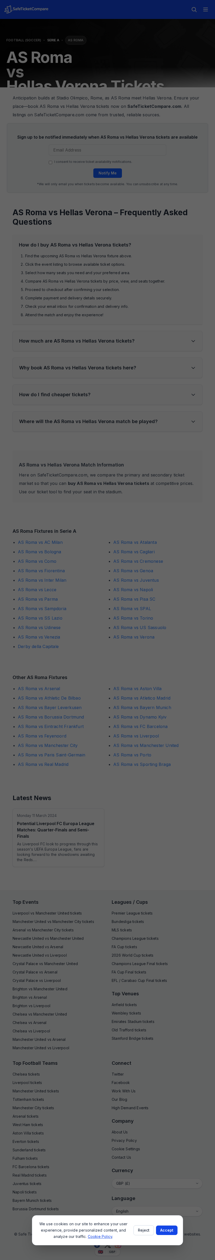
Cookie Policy (100, 1236)
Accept (166, 1230)
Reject (143, 1230)
